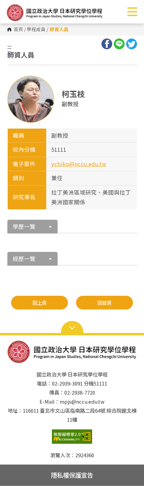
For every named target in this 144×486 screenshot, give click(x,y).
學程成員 (36, 29)
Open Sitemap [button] (72, 327)
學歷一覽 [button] (24, 226)
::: (9, 46)
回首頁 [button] (104, 302)
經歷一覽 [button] (24, 259)
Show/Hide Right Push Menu (132, 11)
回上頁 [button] (39, 302)
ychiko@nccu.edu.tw (78, 164)
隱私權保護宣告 (72, 475)
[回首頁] (55, 12)
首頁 (18, 29)
